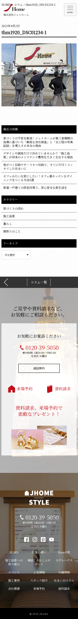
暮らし (7, 224)
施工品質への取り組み (14, 562)
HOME (14, 552)
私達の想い (39, 552)
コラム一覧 (39, 282)
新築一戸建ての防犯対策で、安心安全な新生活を (35, 188)
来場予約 (25, 388)
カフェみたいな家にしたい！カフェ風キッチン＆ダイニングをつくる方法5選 (37, 178)
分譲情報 (64, 572)
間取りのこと (12, 231)
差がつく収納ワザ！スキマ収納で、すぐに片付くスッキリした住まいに (38, 167)
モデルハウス (64, 560)
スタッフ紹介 (39, 580)
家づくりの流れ (13, 208)
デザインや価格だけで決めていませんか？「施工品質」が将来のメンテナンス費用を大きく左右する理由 (38, 155)
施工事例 (14, 580)
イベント (14, 572)
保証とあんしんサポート (39, 562)
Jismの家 (64, 552)
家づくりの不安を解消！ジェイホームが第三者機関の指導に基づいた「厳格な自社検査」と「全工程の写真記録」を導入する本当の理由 (38, 142)
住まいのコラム (64, 580)
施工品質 (9, 216)
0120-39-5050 (42, 347)
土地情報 (39, 572)
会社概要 (14, 589)
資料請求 (63, 388)
